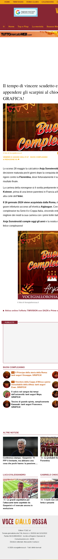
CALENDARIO (48, 2)
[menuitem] (3, 26)
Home (7, 2)
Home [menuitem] (11, 26)
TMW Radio (18, 2)
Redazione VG (11, 159)
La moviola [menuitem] (37, 26)
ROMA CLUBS (32, 2)
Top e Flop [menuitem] (23, 26)
